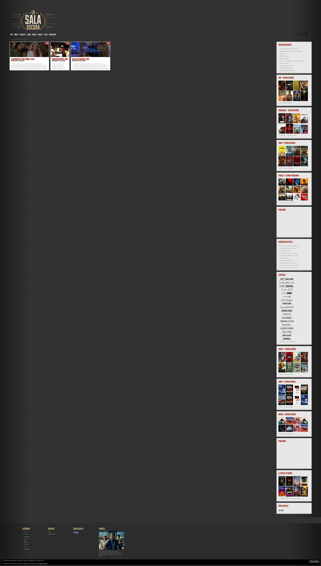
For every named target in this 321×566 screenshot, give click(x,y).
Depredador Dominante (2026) (287, 70)
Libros (29, 34)
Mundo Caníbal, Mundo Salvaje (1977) (289, 246)
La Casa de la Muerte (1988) (287, 260)
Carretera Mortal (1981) (60, 59)
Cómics (16, 34)
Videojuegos (52, 34)
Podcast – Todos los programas (287, 202)
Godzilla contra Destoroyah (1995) (288, 267)
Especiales (22, 34)
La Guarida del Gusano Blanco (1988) (289, 255)
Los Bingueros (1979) (285, 250)
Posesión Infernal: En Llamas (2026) (289, 49)
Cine (11, 34)
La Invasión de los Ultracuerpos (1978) (289, 265)
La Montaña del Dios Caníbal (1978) (22, 59)
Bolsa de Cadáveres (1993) (80, 59)
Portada (11, 39)
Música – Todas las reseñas (286, 433)
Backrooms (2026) (284, 58)
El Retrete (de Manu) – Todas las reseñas (289, 498)
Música (34, 34)
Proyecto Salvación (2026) (286, 65)
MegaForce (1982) (284, 63)
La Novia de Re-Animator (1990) (288, 248)
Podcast (40, 34)
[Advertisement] (294, 224)
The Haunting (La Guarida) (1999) (288, 263)
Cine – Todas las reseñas (285, 103)
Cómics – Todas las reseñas (286, 374)
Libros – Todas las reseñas (286, 407)
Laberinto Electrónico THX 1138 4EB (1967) (291, 51)
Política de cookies (43, 563)
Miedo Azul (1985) (284, 258)
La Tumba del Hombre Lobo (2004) (289, 253)
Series (46, 34)
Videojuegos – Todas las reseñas (287, 135)
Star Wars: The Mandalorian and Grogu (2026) (291, 61)
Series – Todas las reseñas (286, 168)
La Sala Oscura (21, 61)
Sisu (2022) (282, 53)
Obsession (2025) (284, 56)
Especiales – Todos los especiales (287, 341)
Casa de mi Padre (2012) (286, 68)
